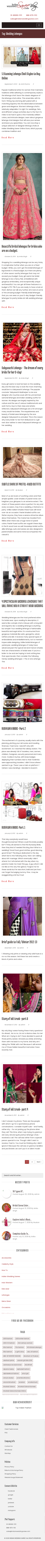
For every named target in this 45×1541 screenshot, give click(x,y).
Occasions (6, 1307)
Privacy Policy (9, 1467)
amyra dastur (8, 1378)
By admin (19, 735)
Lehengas (5, 1295)
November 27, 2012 (10, 1025)
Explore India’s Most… (22, 1219)
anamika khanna (23, 1378)
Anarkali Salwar (9, 1386)
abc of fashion (32, 1352)
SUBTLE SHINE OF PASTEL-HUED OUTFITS (21, 484)
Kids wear (5, 1289)
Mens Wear (6, 1301)
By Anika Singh (22, 256)
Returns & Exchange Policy (14, 1470)
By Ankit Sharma (24, 84)
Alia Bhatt (28, 1365)
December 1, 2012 (10, 948)
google (10, 1495)
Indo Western (7, 1282)
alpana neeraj (8, 1369)
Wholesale (8, 1450)
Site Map (8, 1453)
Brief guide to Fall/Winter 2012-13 (19, 942)
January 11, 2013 (9, 735)
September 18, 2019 (10, 378)
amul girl (25, 1373)
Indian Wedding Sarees (11, 1276)
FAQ (6, 1433)
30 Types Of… (18, 1191)
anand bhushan (9, 1382)
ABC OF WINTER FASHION (11, 1356)
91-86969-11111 (16, 15)
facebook (11, 1491)
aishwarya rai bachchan (12, 1365)
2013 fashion (7, 1339)
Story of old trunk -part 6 (15, 1019)
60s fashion (7, 1347)
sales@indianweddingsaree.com (24, 19)
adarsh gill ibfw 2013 (24, 1360)
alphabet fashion (23, 1369)
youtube (11, 1507)
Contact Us (9, 1446)
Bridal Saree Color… (21, 1205)
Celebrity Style (7, 1264)
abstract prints (8, 1360)
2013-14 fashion (9, 1343)
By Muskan (19, 490)
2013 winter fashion (22, 1339)
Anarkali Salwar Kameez (27, 1386)
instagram (12, 1510)
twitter (10, 1499)
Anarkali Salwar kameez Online (14, 1391)
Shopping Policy (10, 1474)
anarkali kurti (32, 1382)
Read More (8, 137)
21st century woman (25, 1343)
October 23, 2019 (10, 256)
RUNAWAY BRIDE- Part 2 (14, 728)
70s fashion (19, 1347)
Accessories (6, 1258)
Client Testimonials (11, 1429)
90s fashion (7, 1352)
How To (5, 1270)
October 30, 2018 (10, 612)
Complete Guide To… (21, 1233)
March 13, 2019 (9, 490)
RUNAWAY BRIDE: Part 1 (13, 827)
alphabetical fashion (11, 1373)
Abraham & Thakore (31, 1356)
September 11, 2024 (10, 84)
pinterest (11, 1503)
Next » (39, 1162)
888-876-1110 (31, 15)
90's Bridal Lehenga (34, 1347)
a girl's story (19, 1352)
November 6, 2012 (10, 1115)
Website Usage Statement (14, 1477)
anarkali (22, 1382)
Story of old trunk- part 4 (15, 1109)
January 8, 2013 (9, 833)
